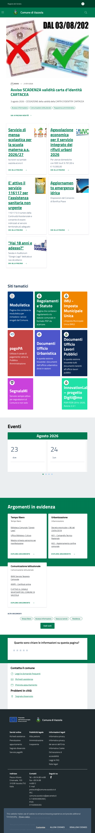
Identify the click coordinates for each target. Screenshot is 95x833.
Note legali (53, 764)
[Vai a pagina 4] (51, 474)
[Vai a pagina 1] (43, 474)
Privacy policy (24, 816)
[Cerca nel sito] (85, 12)
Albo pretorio (34, 736)
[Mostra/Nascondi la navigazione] (2, 12)
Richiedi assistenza (17, 736)
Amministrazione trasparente (36, 742)
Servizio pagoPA (16, 752)
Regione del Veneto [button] (14, 3)
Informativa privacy (57, 736)
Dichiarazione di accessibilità (55, 754)
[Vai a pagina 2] (46, 474)
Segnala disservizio (17, 748)
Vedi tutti (47, 625)
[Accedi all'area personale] (83, 4)
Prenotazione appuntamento (16, 742)
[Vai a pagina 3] (48, 474)
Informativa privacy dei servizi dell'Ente (57, 742)
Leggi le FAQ (54, 760)
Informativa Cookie (56, 748)
